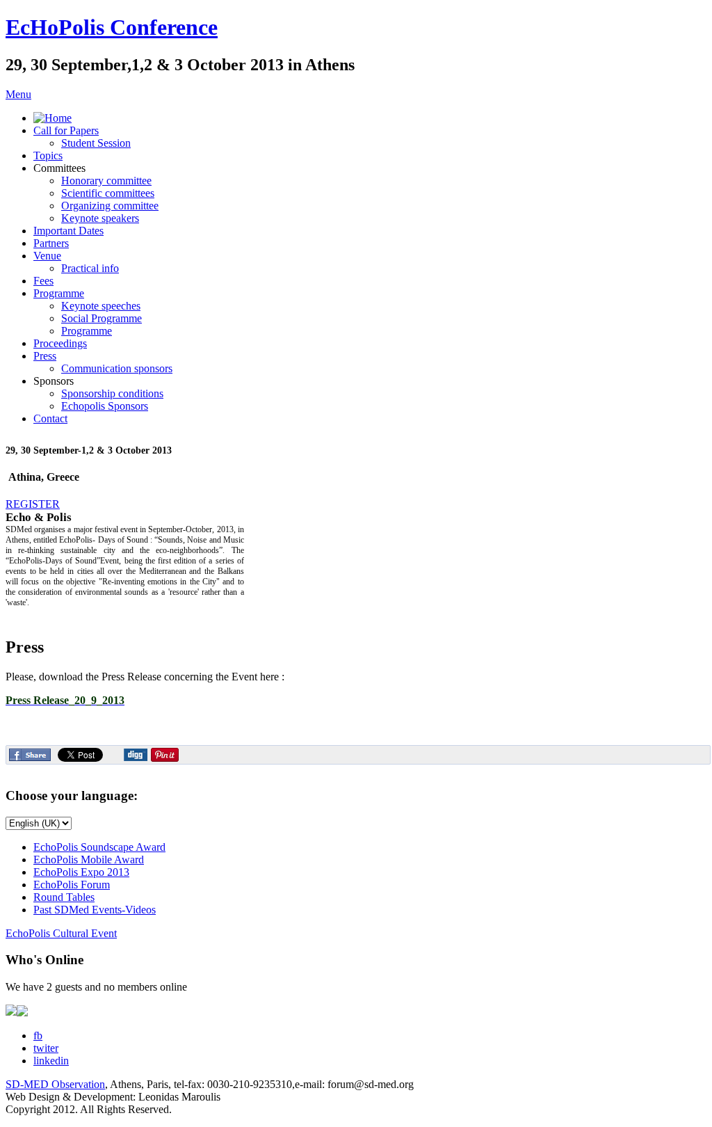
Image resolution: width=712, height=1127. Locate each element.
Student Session (96, 143)
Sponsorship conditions (112, 393)
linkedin (51, 1060)
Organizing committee (110, 205)
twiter (45, 1048)
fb (37, 1035)
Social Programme (101, 318)
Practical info (90, 268)
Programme (58, 293)
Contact (50, 418)
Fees (43, 281)
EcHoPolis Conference (112, 27)
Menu (18, 94)
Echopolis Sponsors (104, 406)
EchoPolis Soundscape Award (99, 847)
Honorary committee (106, 180)
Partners (51, 243)
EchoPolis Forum (71, 884)
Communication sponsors (116, 368)
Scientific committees (107, 193)
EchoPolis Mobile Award (88, 859)
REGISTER (33, 504)
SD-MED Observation (55, 1084)
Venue (47, 256)
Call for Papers (66, 130)
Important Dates (68, 231)
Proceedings (60, 343)
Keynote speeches (100, 306)
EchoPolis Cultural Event (61, 933)
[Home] (52, 118)
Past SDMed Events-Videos (94, 910)
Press (44, 356)
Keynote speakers (100, 218)
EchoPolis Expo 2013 (81, 872)
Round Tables (64, 897)
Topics (48, 155)
